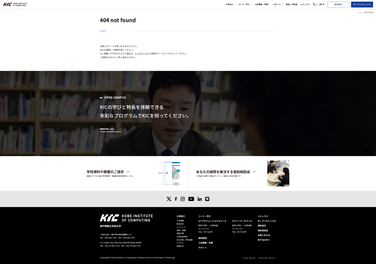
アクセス (180, 243)
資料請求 (338, 4)
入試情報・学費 (261, 4)
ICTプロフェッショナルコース (212, 220)
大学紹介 (229, 4)
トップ (360, 12)
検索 (314, 4)
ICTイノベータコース (242, 220)
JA (320, 4)
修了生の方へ (264, 239)
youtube (191, 199)
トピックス (305, 4)
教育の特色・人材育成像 (208, 225)
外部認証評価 (182, 236)
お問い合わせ (264, 235)
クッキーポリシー (250, 258)
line (207, 199)
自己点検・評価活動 (185, 239)
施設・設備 (181, 230)
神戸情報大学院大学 (15, 4)
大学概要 (180, 220)
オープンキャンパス (362, 4)
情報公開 (180, 233)
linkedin (200, 199)
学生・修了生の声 (205, 232)
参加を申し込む (107, 129)
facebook (176, 199)
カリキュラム (203, 228)
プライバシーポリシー (267, 258)
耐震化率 (180, 246)
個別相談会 (263, 230)
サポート (277, 4)
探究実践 (202, 238)
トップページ (141, 53)
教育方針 (180, 224)
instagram (183, 199)
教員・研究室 (291, 4)
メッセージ (181, 227)
